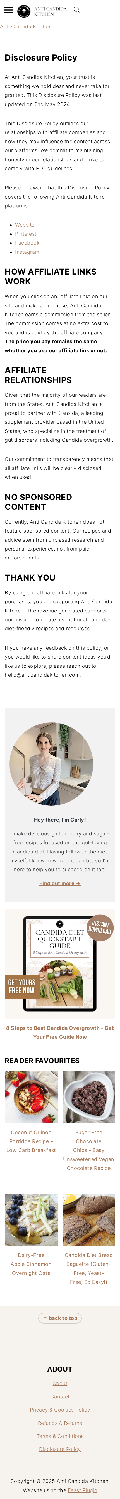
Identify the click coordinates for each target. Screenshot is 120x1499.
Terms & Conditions (60, 1436)
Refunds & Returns (60, 1423)
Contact (60, 1397)
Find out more (57, 883)
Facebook (27, 243)
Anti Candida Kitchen (26, 26)
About (60, 1383)
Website (25, 225)
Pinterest (26, 234)
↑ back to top (60, 1318)
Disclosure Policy (60, 1449)
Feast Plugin (82, 1490)
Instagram (27, 252)
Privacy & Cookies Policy (60, 1410)
